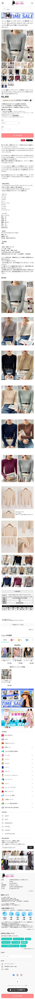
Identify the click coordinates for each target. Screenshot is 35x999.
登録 (30, 847)
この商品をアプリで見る (17, 624)
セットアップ (8, 779)
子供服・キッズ (9, 799)
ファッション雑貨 (9, 795)
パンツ (7, 767)
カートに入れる (17, 135)
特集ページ (8, 747)
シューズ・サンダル (10, 787)
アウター (7, 763)
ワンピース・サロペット (11, 775)
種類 (2, 120)
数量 (2, 127)
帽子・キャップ (9, 791)
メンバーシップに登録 (7, 111)
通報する (31, 629)
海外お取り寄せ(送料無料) (12, 807)
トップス (7, 755)
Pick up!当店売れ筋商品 (11, 751)
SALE (6, 739)
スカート (7, 771)
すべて (5, 640)
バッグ (7, 783)
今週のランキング (9, 743)
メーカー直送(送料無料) (11, 803)
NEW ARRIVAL (9, 735)
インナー (7, 759)
